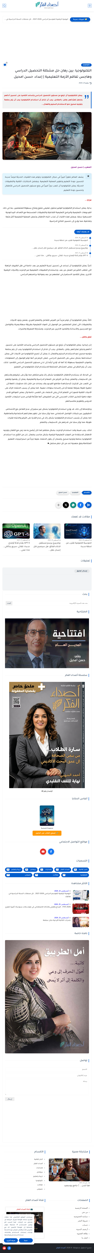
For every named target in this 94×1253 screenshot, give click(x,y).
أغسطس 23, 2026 (61, 918)
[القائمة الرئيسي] (90, 6)
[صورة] (80, 895)
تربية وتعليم (14, 870)
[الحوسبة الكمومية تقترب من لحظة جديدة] (78, 531)
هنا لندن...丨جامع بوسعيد (77, 1186)
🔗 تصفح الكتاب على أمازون (47, 833)
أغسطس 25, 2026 (61, 904)
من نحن (85, 1212)
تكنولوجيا (86, 65)
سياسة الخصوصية (81, 1217)
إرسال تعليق (82, 571)
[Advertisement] (47, 45)
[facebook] (51, 852)
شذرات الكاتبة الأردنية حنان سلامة (57, 920)
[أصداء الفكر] (47, 6)
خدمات (85, 1225)
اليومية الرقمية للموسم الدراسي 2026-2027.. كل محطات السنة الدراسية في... (36, 19)
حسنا (26, 1240)
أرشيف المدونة (82, 1229)
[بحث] (4, 6)
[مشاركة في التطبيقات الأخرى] (58, 505)
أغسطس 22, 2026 (61, 891)
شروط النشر (83, 1221)
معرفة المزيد (11, 1240)
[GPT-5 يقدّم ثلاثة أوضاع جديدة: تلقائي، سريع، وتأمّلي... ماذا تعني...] (16, 531)
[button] (80, 505)
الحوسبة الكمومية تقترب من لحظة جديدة (71, 241)
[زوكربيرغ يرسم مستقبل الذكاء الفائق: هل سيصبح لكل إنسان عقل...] (47, 531)
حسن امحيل (62, 492)
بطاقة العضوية (82, 1234)
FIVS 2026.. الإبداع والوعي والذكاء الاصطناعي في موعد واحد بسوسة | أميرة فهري (38, 907)
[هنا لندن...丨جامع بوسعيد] (69, 1169)
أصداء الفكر (63, 870)
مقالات (47, 875)
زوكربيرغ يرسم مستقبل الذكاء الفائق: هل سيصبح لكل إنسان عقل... (60, 248)
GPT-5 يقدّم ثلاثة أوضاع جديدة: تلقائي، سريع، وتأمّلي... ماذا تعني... (61, 256)
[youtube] (43, 852)
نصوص (19, 875)
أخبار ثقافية (81, 870)
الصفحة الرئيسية (81, 1208)
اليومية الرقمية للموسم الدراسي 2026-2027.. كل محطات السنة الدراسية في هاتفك (40, 895)
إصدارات (46, 870)
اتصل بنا (85, 1238)
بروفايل (31, 870)
